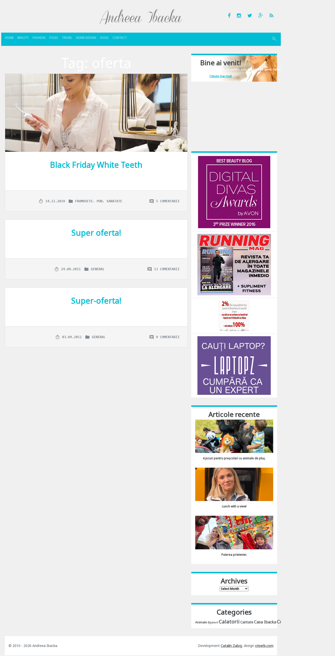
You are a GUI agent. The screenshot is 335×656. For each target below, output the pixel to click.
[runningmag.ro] (234, 264)
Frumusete (84, 201)
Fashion (39, 38)
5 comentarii (168, 201)
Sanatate (114, 201)
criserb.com (264, 645)
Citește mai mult (220, 76)
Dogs (104, 38)
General (97, 269)
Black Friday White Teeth (96, 164)
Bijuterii (213, 622)
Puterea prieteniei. (234, 555)
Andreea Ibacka (141, 17)
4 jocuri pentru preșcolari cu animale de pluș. (234, 458)
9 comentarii (168, 337)
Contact (120, 38)
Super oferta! (96, 232)
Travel (67, 38)
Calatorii (229, 621)
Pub (100, 201)
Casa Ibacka (265, 622)
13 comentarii (167, 269)
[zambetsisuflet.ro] (234, 315)
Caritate (246, 622)
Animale (201, 622)
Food (53, 38)
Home (9, 38)
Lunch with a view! (234, 506)
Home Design (86, 38)
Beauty (23, 38)
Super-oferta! (96, 300)
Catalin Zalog (231, 645)
